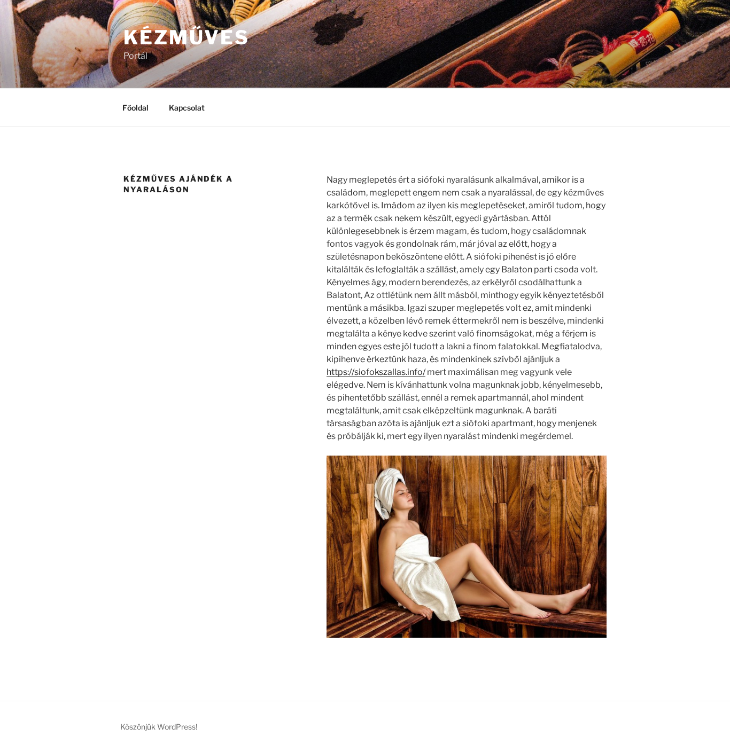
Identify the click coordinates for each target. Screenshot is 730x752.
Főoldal (135, 107)
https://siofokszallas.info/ (376, 372)
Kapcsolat (187, 107)
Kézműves (186, 37)
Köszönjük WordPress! (158, 726)
